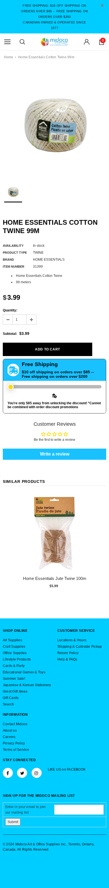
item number (13, 266)
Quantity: (10, 310)
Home (8, 57)
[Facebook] (8, 773)
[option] (54, 121)
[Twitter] (22, 773)
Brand (8, 259)
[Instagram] (37, 773)
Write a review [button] (54, 454)
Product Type (15, 252)
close (102, 5)
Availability (13, 245)
